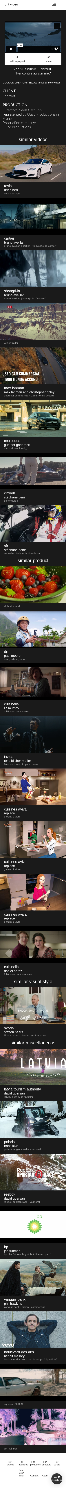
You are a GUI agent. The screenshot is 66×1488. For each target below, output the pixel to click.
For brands (10, 1463)
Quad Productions (41, 114)
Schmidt (9, 96)
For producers (35, 1463)
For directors (46, 1463)
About (45, 1475)
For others (57, 1463)
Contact (34, 1475)
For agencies (23, 1463)
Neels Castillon (30, 110)
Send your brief (21, 1473)
